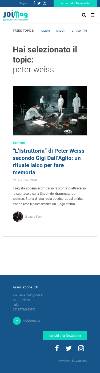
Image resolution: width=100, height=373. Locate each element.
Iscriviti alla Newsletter (75, 3)
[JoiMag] (15, 15)
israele (45, 30)
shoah (60, 30)
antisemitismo (82, 30)
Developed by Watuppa (72, 361)
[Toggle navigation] (92, 15)
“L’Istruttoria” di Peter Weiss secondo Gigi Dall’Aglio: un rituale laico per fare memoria (49, 162)
